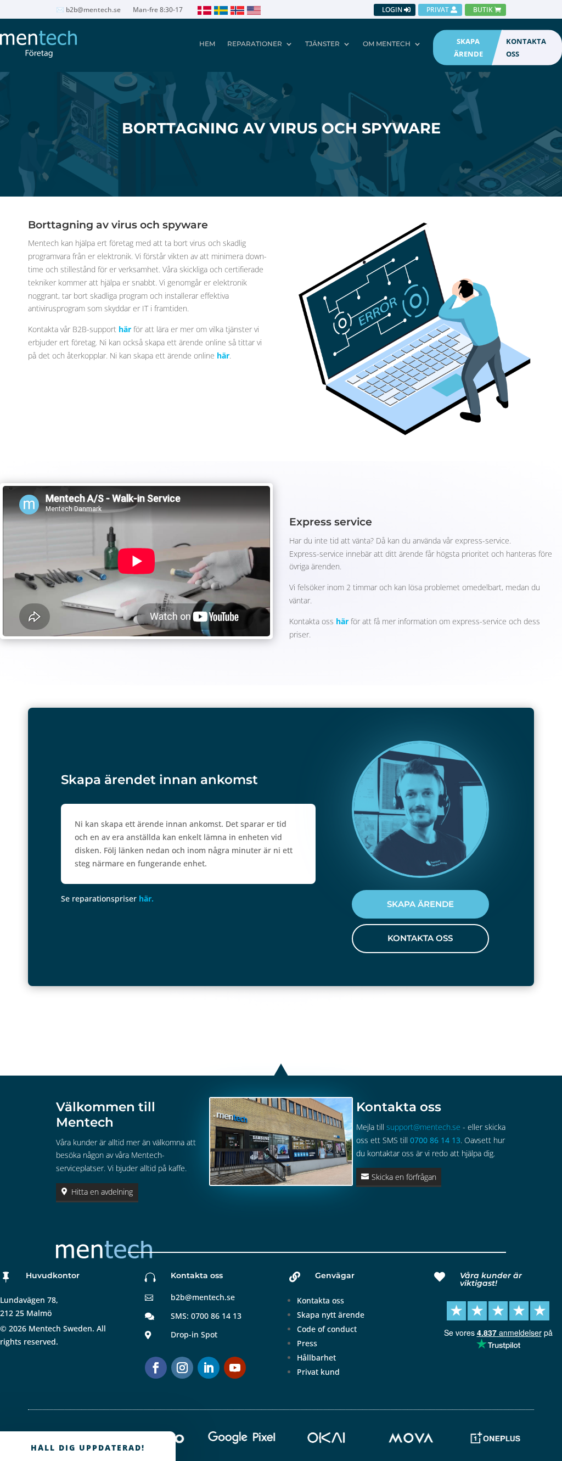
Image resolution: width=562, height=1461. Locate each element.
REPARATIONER (254, 44)
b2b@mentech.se (203, 1297)
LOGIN (392, 9)
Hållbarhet (316, 1357)
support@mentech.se (423, 1127)
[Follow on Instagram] (182, 1368)
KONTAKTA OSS (526, 47)
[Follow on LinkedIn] (209, 1368)
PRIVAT (437, 9)
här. (146, 898)
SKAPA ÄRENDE (468, 47)
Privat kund (318, 1372)
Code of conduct (327, 1329)
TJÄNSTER (322, 44)
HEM (207, 44)
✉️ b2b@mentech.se (88, 10)
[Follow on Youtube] (235, 1368)
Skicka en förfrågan (404, 1177)
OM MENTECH (387, 44)
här (125, 329)
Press (307, 1343)
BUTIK (483, 9)
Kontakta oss (320, 1300)
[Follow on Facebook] (156, 1368)
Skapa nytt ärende (330, 1314)
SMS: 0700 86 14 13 (206, 1316)
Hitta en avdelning (102, 1191)
